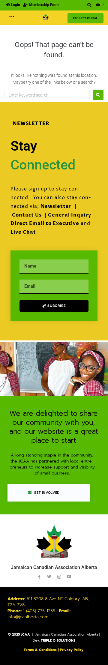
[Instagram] (59, 577)
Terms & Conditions (40, 649)
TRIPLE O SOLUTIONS (58, 640)
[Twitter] (49, 577)
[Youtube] (69, 577)
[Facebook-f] (39, 577)
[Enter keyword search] (89, 5)
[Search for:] (47, 95)
